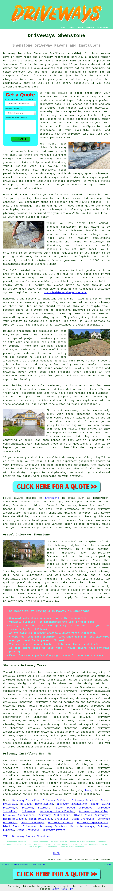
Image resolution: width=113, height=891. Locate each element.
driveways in (100, 241)
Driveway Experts (60, 822)
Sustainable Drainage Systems (65, 292)
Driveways (46, 104)
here (88, 790)
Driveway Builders (56, 800)
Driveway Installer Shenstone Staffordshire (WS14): (43, 53)
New (34, 865)
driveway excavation (95, 691)
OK (71, 889)
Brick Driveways (82, 826)
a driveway (60, 60)
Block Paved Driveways (74, 807)
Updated (41, 865)
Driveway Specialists (72, 804)
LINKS (71, 27)
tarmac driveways (41, 173)
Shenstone (52, 498)
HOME (63, 27)
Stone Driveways (83, 819)
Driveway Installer (26, 800)
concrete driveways (44, 177)
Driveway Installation (36, 804)
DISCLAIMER (102, 27)
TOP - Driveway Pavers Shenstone (26, 836)
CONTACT (90, 27)
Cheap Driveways (32, 822)
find (14, 760)
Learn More (59, 889)
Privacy (107, 865)
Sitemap (5, 865)
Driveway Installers (20, 865)
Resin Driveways (14, 819)
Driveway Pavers (54, 830)
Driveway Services (85, 800)
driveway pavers (14, 676)
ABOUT (80, 27)
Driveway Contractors (19, 815)
